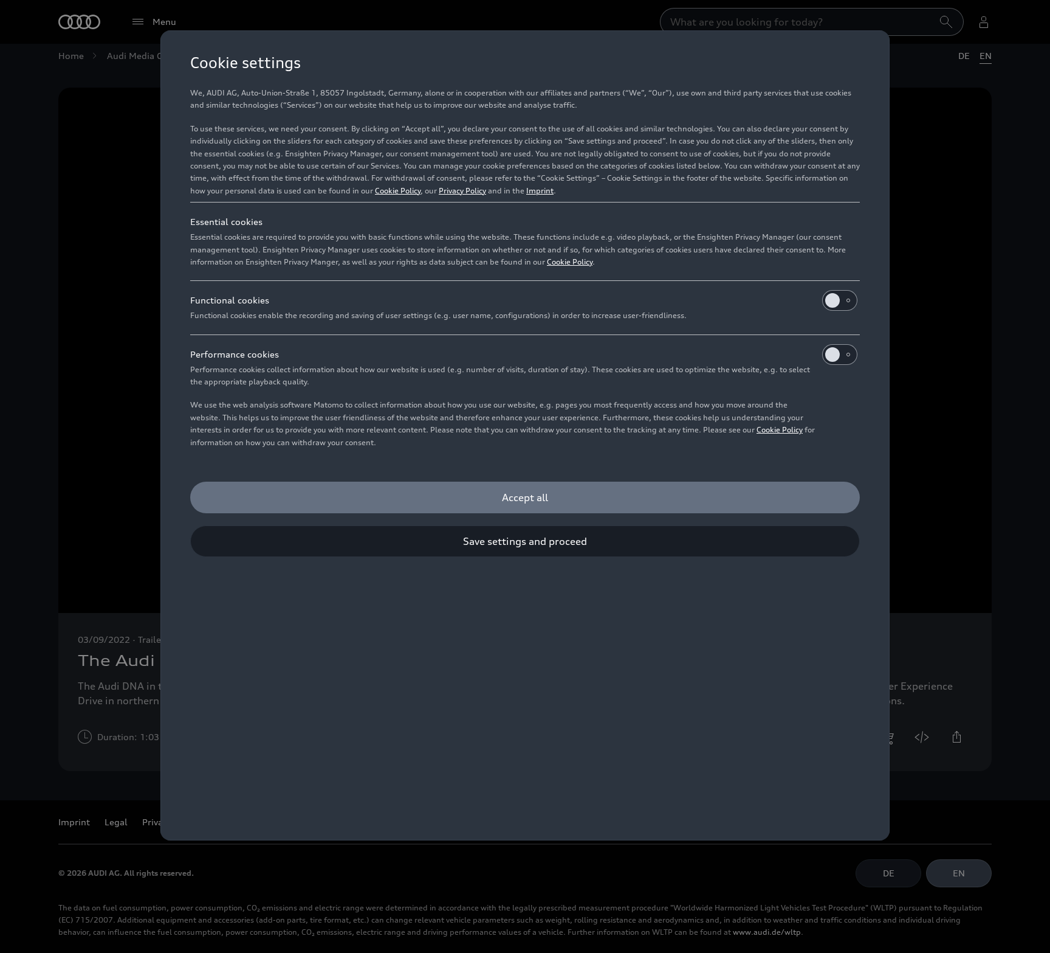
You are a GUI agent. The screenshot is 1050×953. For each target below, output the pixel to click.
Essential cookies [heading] (226, 222)
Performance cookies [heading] (234, 354)
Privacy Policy (462, 190)
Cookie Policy (397, 190)
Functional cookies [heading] (229, 300)
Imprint (540, 190)
